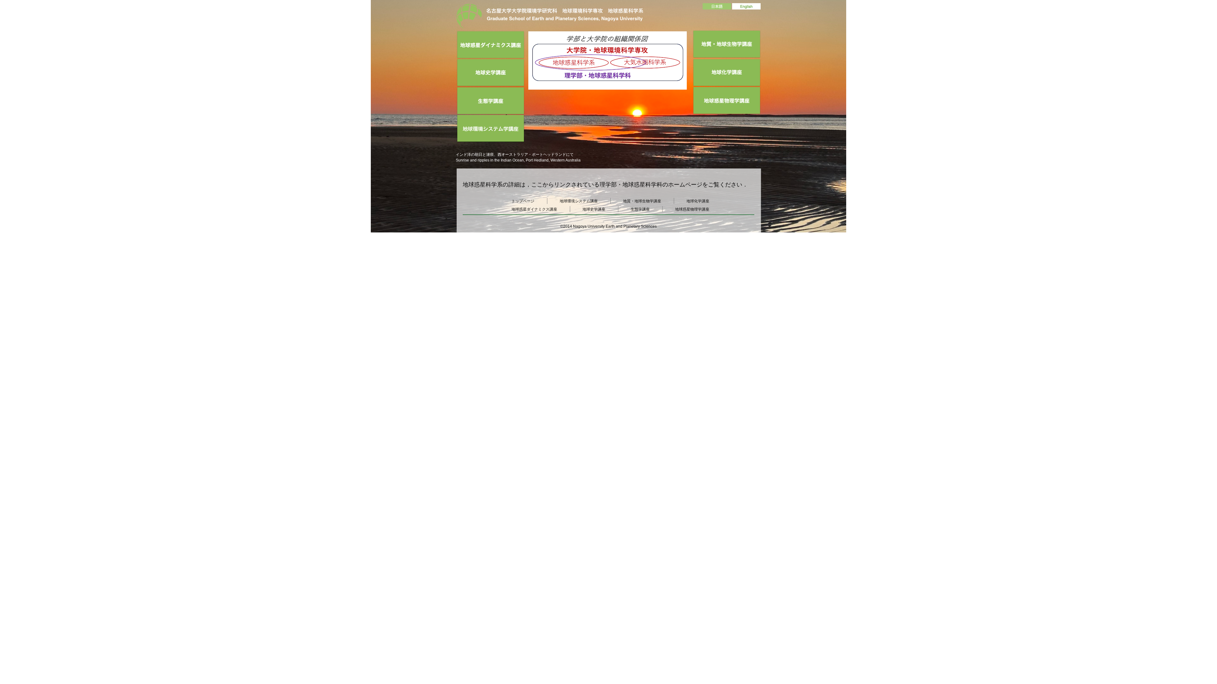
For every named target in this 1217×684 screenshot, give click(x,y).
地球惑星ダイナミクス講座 (534, 209)
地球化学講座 (697, 201)
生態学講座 (640, 209)
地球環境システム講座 (579, 201)
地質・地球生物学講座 (642, 201)
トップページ (523, 201)
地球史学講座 (594, 209)
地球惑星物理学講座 (692, 209)
